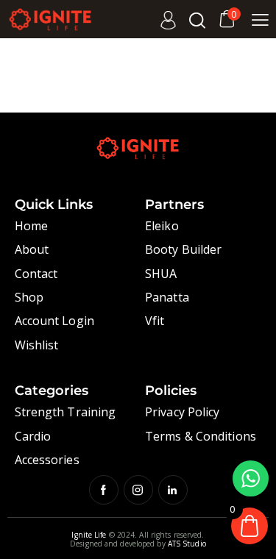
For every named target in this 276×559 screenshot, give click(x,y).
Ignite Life (88, 535)
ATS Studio (187, 543)
